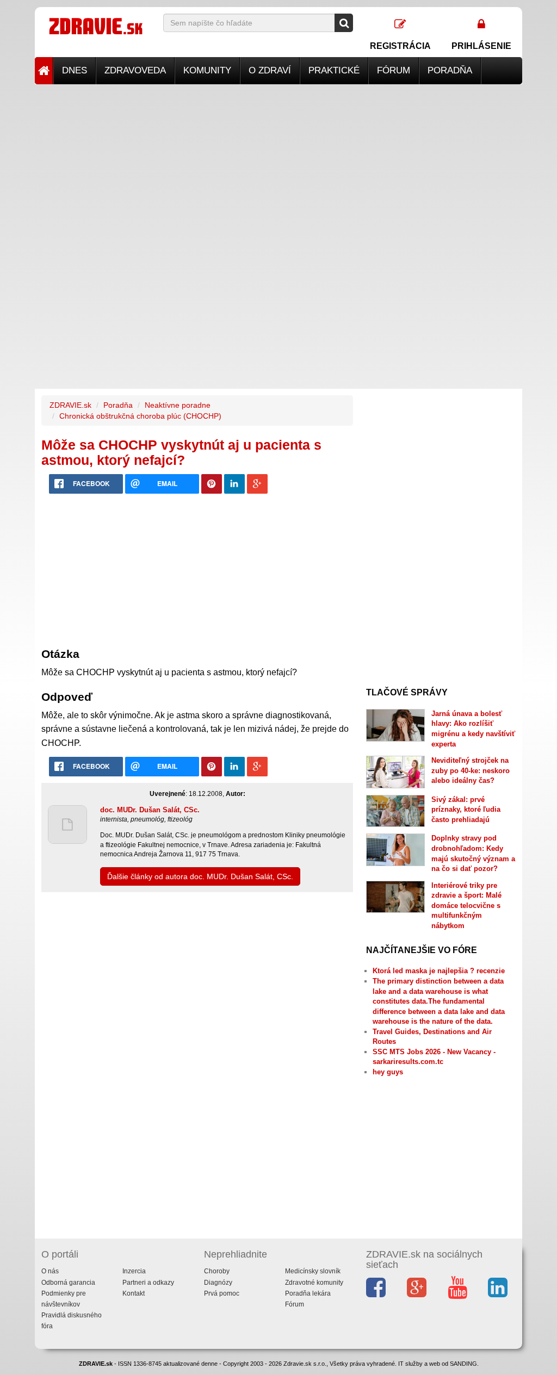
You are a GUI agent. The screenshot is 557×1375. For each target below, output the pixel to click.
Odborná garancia (68, 1282)
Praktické (334, 70)
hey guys (388, 1072)
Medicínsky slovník (313, 1271)
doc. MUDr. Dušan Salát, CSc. (150, 810)
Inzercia (134, 1271)
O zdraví (270, 70)
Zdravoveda (135, 70)
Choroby (217, 1271)
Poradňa (450, 70)
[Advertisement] (278, 160)
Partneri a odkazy (148, 1282)
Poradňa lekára (308, 1293)
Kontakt (133, 1293)
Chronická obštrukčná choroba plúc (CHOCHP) (140, 416)
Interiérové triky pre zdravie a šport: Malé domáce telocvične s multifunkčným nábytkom (466, 905)
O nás (50, 1271)
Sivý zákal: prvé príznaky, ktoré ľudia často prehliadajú (465, 809)
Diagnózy (218, 1282)
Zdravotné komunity (314, 1282)
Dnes (74, 70)
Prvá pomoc (221, 1293)
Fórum (393, 70)
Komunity (207, 70)
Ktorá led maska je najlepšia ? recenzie (439, 971)
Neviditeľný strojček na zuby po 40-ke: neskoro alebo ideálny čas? (470, 770)
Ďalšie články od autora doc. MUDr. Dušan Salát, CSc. (200, 876)
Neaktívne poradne (178, 405)
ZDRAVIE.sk (70, 405)
